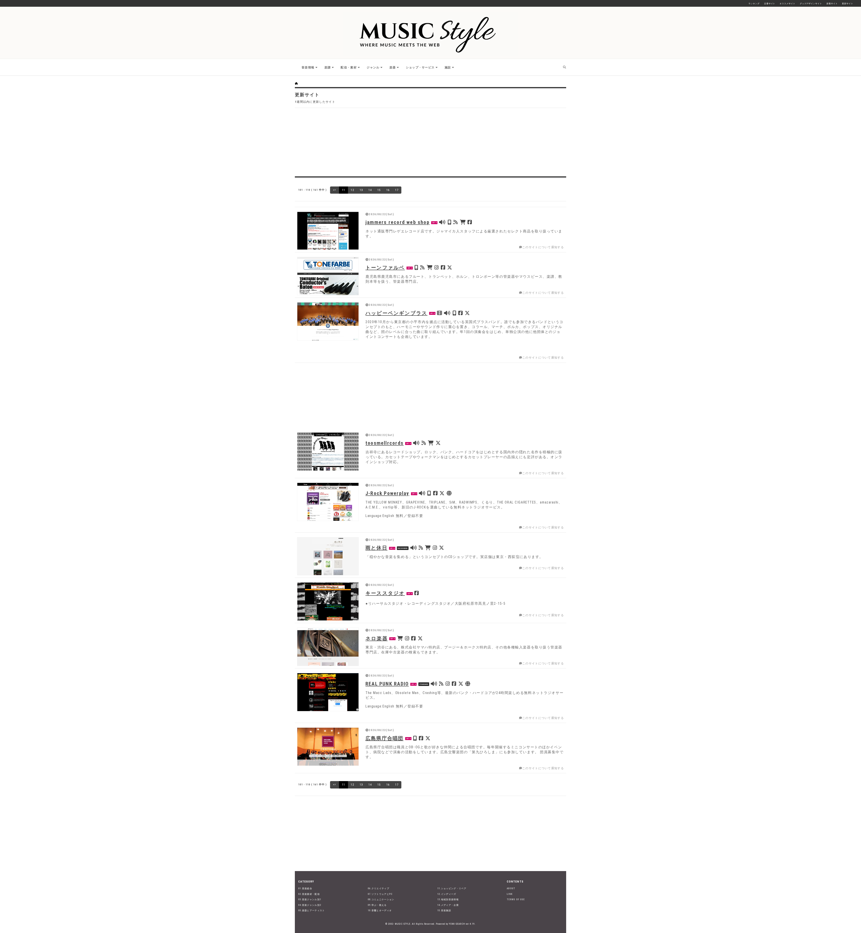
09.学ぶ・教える (377, 905)
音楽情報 (308, 67)
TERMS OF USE (516, 899)
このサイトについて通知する (543, 247)
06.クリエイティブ (378, 888)
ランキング (754, 3)
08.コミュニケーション (381, 899)
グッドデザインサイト (811, 3)
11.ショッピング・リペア (451, 888)
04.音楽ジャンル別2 (309, 905)
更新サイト (847, 3)
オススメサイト (787, 3)
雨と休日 (376, 548)
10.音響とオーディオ (380, 910)
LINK (510, 894)
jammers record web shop (397, 222)
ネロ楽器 (376, 638)
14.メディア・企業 (448, 905)
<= (334, 190)
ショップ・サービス (420, 67)
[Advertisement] (430, 141)
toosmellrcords (384, 443)
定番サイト (769, 3)
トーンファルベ (385, 267)
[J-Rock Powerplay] (328, 502)
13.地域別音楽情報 (448, 899)
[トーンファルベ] (328, 276)
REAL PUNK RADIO (387, 684)
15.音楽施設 (444, 910)
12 (352, 190)
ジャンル (373, 67)
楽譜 (327, 67)
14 (370, 190)
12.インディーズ (446, 894)
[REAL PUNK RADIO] (328, 692)
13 (361, 190)
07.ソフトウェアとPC (380, 894)
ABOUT (511, 888)
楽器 (392, 67)
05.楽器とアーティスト (311, 910)
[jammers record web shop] (328, 231)
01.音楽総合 (305, 888)
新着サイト (832, 3)
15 (379, 190)
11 (343, 190)
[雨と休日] (328, 556)
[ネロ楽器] (328, 647)
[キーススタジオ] (328, 601)
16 (388, 190)
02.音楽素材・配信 (309, 894)
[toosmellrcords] (328, 451)
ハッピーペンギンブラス (396, 313)
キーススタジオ (385, 593)
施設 (448, 67)
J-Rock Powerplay (387, 493)
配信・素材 (349, 67)
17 (396, 190)
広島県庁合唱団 (384, 738)
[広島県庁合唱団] (328, 746)
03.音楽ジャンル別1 (309, 899)
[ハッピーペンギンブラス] (328, 321)
